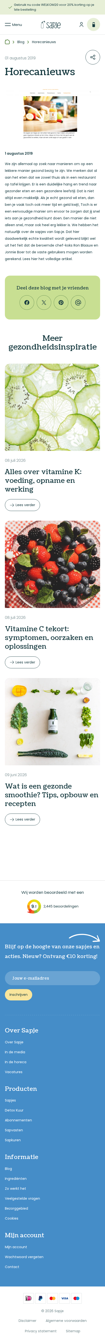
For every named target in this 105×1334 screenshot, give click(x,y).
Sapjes (10, 1100)
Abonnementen (18, 1120)
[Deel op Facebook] (27, 302)
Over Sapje (14, 1042)
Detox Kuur (14, 1110)
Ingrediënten (16, 1178)
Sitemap (73, 1331)
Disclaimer (27, 1320)
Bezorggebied (16, 1208)
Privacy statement (41, 1331)
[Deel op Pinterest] (61, 302)
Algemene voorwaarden (66, 1320)
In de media (15, 1052)
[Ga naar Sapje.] (7, 41)
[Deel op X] (44, 302)
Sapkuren (13, 1140)
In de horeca (15, 1062)
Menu (17, 24)
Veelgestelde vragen (22, 1198)
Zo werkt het (15, 1188)
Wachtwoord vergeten (24, 1256)
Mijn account (16, 1247)
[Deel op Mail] (78, 302)
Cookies (11, 1218)
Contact (12, 1266)
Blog (8, 1168)
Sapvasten (14, 1130)
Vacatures (13, 1072)
